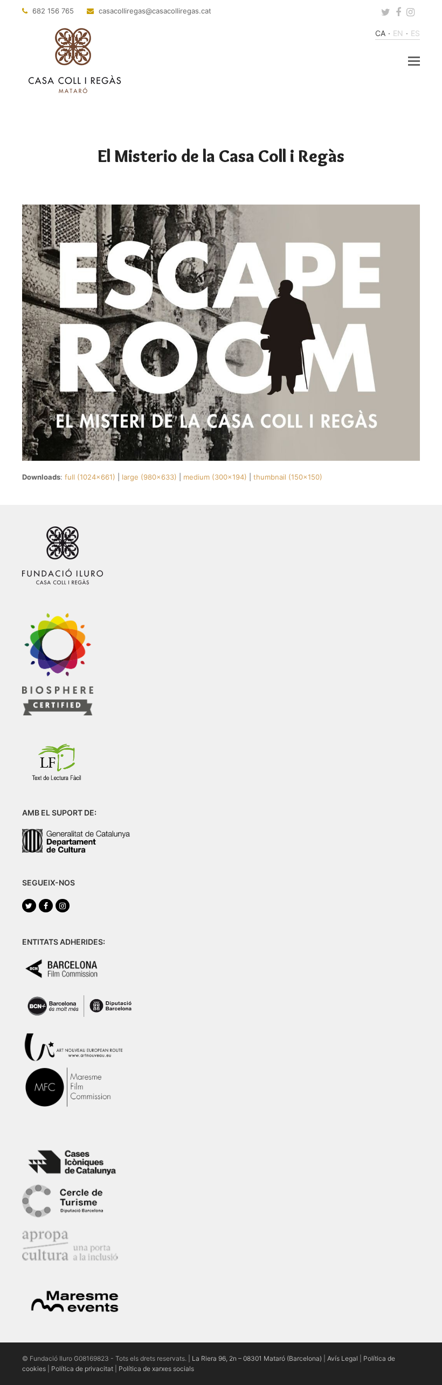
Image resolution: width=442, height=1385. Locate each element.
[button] (414, 61)
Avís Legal (342, 1358)
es (415, 33)
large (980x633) (149, 477)
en (398, 33)
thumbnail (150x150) (287, 477)
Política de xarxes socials (156, 1369)
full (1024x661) (90, 477)
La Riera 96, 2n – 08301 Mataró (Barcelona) (257, 1358)
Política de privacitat (82, 1369)
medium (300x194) (215, 477)
